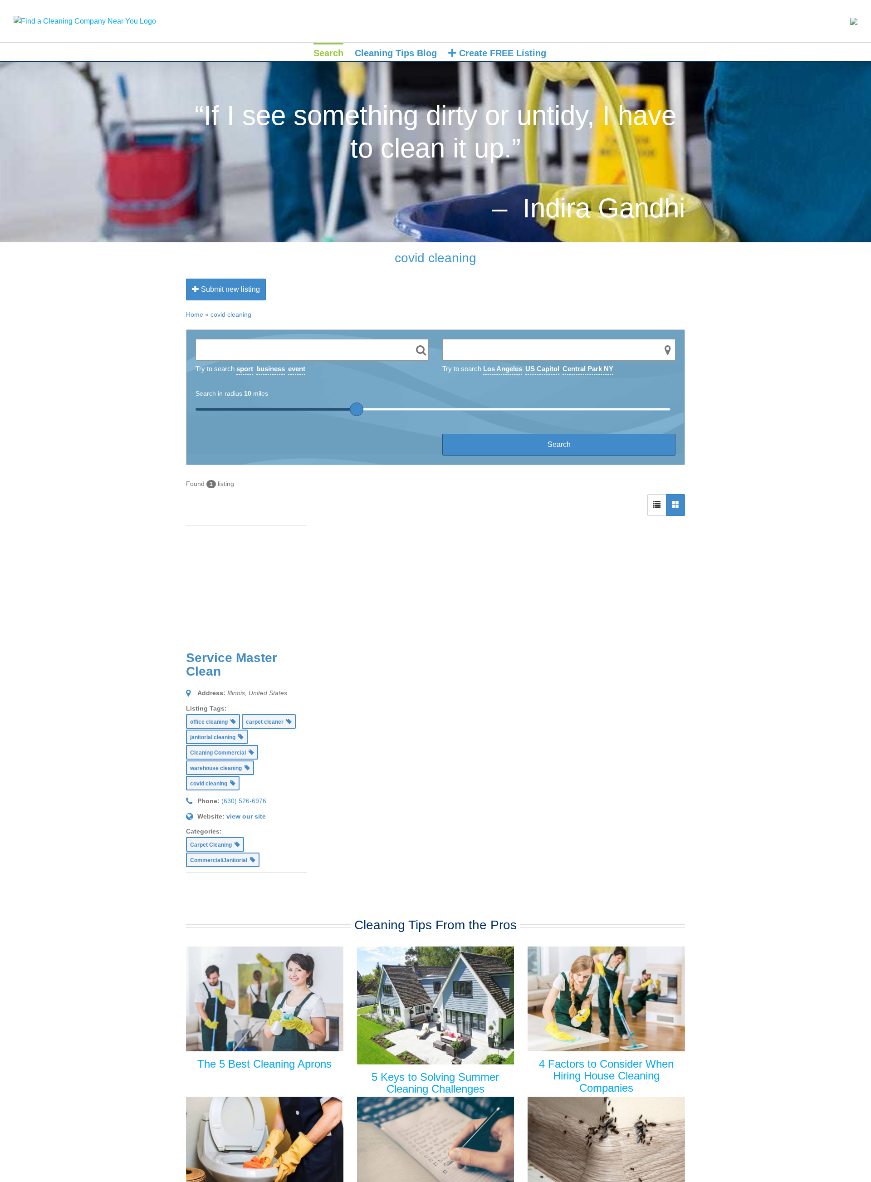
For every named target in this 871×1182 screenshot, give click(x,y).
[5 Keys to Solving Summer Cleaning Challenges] (435, 1005)
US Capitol (542, 369)
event (296, 369)
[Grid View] (675, 505)
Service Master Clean (231, 665)
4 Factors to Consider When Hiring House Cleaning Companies (606, 1076)
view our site (246, 816)
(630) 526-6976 (243, 800)
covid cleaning (230, 314)
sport (244, 369)
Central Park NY (588, 369)
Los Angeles (502, 369)
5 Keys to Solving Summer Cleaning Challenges (435, 1083)
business (270, 369)
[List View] (656, 505)
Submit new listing (229, 289)
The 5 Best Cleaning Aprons (264, 1064)
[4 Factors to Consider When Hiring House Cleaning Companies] (606, 999)
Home (194, 314)
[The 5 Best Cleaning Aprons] (264, 999)
